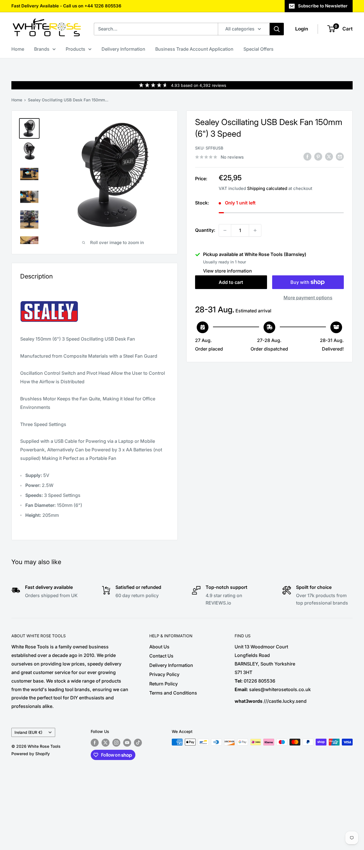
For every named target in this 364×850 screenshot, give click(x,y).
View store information (227, 271)
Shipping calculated (267, 188)
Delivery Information (123, 49)
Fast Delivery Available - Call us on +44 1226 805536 (66, 6)
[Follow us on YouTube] (127, 743)
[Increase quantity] (255, 230)
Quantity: (205, 230)
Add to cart (231, 282)
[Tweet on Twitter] (329, 156)
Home (17, 49)
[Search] (277, 29)
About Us (159, 647)
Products (75, 49)
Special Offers (258, 49)
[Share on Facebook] (307, 156)
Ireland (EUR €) (28, 732)
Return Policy (163, 684)
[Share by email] (340, 156)
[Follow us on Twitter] (105, 743)
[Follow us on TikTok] (138, 743)
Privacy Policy (164, 674)
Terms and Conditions (173, 693)
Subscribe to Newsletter (323, 6)
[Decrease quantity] (225, 230)
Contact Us (161, 656)
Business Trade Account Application (194, 49)
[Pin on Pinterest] (318, 156)
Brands (41, 49)
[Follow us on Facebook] (95, 743)
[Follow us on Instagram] (116, 743)
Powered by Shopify (30, 753)
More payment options (308, 297)
